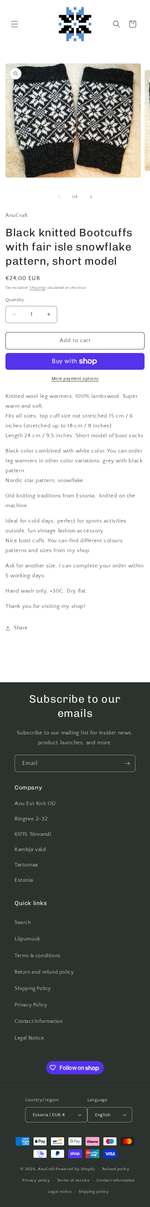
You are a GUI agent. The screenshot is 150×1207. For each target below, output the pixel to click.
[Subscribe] (127, 763)
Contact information (115, 1180)
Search (23, 922)
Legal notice (60, 1191)
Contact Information (39, 1021)
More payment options (75, 378)
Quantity (14, 299)
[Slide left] (59, 197)
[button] (15, 24)
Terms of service (73, 1180)
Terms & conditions (37, 956)
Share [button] (21, 628)
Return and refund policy (44, 972)
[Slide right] (91, 197)
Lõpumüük (27, 939)
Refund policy (116, 1169)
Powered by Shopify (75, 1169)
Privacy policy (36, 1180)
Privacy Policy (31, 1005)
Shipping (37, 288)
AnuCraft (46, 1169)
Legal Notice (29, 1038)
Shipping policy (94, 1191)
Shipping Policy (33, 988)
